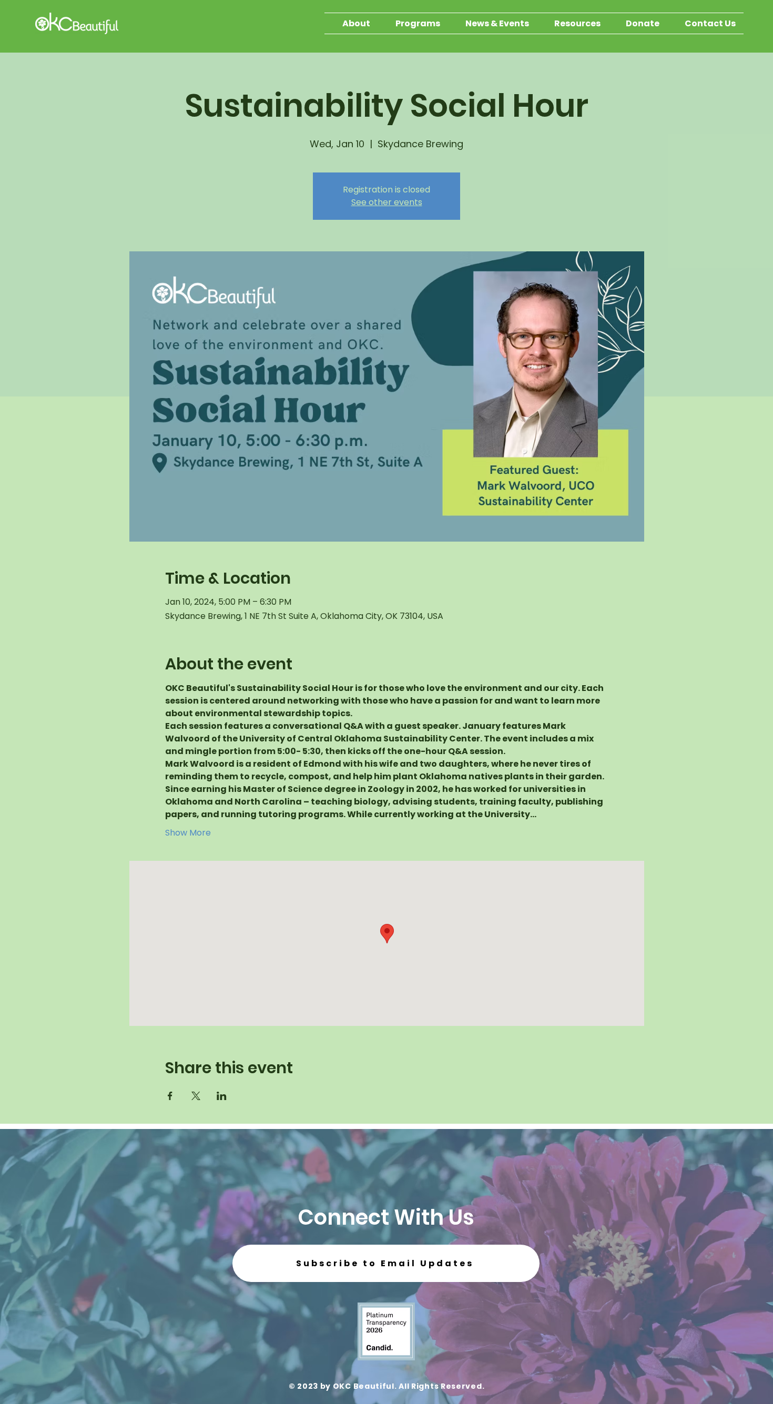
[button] (386, 1263)
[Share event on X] (196, 1096)
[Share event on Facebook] (170, 1096)
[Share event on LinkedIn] (222, 1096)
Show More (188, 833)
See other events (386, 202)
